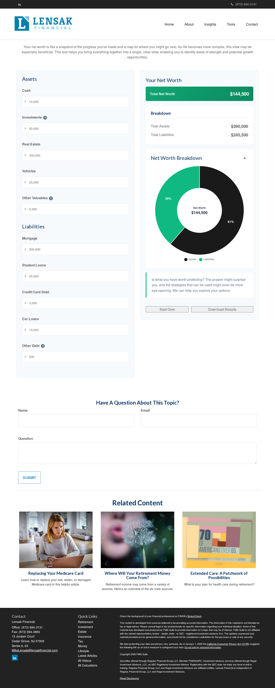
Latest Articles (87, 655)
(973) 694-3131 (246, 4)
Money (82, 646)
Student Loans (34, 265)
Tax (80, 641)
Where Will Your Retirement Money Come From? (137, 575)
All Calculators (87, 665)
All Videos (84, 660)
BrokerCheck (195, 616)
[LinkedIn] (19, 4)
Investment (85, 627)
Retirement (85, 622)
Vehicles (29, 171)
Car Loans (30, 318)
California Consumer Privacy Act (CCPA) (228, 643)
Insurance (85, 636)
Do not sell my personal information (203, 647)
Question (25, 438)
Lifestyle (83, 651)
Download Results (222, 309)
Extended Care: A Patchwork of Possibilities (219, 575)
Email (145, 410)
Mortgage (29, 238)
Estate (82, 631)
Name (23, 410)
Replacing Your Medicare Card (55, 573)
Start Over (167, 309)
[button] (189, 24)
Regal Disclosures (129, 678)
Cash (26, 90)
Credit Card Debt (35, 291)
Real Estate (31, 144)
